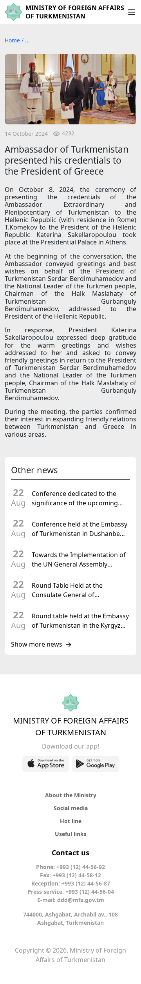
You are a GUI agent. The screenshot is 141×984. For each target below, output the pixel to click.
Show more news (36, 645)
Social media (71, 808)
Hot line (70, 821)
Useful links (71, 834)
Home (13, 40)
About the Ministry (70, 795)
